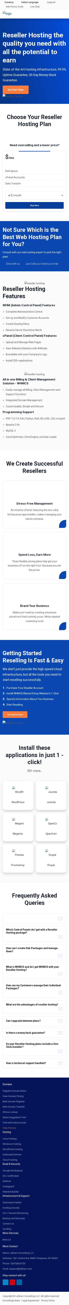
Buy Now (34, 205)
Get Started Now (15, 714)
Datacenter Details (12, 1202)
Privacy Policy (48, 1300)
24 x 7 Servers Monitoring (15, 1213)
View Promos (9, 1128)
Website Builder (11, 1191)
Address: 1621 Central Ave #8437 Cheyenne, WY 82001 (30, 1258)
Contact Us (8, 1223)
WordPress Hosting (13, 1149)
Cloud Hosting (10, 1159)
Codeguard (8, 1186)
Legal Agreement (30, 1300)
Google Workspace (13, 1170)
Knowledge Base (11, 1300)
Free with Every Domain (14, 1122)
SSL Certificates (11, 1176)
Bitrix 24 (7, 1239)
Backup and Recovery (14, 1218)
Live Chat (35, 6)
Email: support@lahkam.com (17, 1268)
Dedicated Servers (12, 1154)
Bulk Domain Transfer (14, 1106)
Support (51, 2)
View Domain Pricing (13, 1096)
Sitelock (7, 1181)
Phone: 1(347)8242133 (14, 1263)
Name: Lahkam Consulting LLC (18, 1253)
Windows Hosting (12, 1144)
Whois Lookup (10, 1112)
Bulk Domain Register (14, 1101)
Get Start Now (16, 89)
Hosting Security (11, 1207)
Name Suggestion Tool (14, 1117)
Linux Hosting (10, 1138)
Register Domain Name (14, 1091)
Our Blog (7, 1229)
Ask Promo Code (14, 6)
